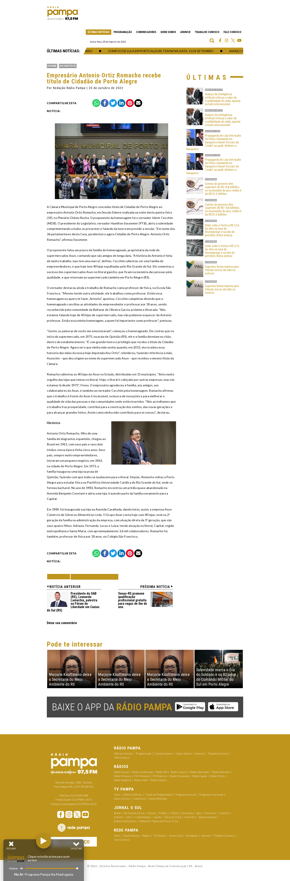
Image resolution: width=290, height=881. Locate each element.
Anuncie (185, 32)
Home (52, 65)
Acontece (68, 65)
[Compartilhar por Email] (138, 103)
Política (163, 813)
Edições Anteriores (125, 821)
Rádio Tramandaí (179, 776)
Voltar (59, 576)
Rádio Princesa (122, 776)
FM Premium (141, 776)
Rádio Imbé (140, 780)
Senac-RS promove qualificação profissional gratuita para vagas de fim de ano (132, 600)
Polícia (174, 813)
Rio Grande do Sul (134, 813)
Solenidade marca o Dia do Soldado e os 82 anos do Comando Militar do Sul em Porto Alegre (216, 677)
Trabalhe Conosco (207, 32)
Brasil (117, 813)
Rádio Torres (217, 776)
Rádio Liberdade (199, 771)
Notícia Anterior (65, 587)
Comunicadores (146, 32)
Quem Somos (168, 32)
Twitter (232, 40)
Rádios (146, 835)
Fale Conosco (232, 32)
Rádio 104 (161, 771)
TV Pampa (159, 835)
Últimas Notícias (98, 32)
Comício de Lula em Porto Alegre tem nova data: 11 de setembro (148, 51)
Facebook (220, 40)
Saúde (157, 817)
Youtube (239, 40)
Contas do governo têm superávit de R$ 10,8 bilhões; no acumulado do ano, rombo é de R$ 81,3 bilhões (223, 188)
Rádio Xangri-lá (122, 780)
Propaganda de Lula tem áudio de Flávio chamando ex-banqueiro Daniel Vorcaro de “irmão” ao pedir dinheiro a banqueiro (213, 142)
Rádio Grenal (121, 771)
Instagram (226, 40)
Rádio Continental (142, 771)
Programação (123, 32)
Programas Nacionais (211, 794)
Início (117, 794)
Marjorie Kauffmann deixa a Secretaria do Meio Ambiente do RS (70, 679)
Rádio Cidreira (159, 780)
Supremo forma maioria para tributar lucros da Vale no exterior (222, 270)
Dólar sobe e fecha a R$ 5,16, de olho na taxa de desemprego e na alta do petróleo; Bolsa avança (222, 230)
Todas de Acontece (94, 576)
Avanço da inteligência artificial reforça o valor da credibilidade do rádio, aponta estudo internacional (222, 99)
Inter (129, 817)
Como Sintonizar (157, 798)
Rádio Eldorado (221, 771)
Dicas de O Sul (172, 817)
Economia (187, 813)
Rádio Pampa (62, 13)
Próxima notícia (155, 587)
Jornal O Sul (175, 835)
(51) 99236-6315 (86, 803)
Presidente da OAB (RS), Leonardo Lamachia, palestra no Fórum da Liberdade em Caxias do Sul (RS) (73, 601)
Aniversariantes (207, 817)
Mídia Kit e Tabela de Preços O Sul (158, 821)
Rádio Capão (199, 776)
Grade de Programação (158, 794)
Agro (199, 813)
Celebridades (143, 817)
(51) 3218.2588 (79, 795)
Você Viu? (189, 817)
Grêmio (118, 817)
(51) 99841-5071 (82, 799)
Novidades (191, 835)
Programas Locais (186, 794)
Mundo (151, 813)
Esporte (224, 813)
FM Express (160, 776)
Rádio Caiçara (178, 771)
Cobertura (139, 798)
